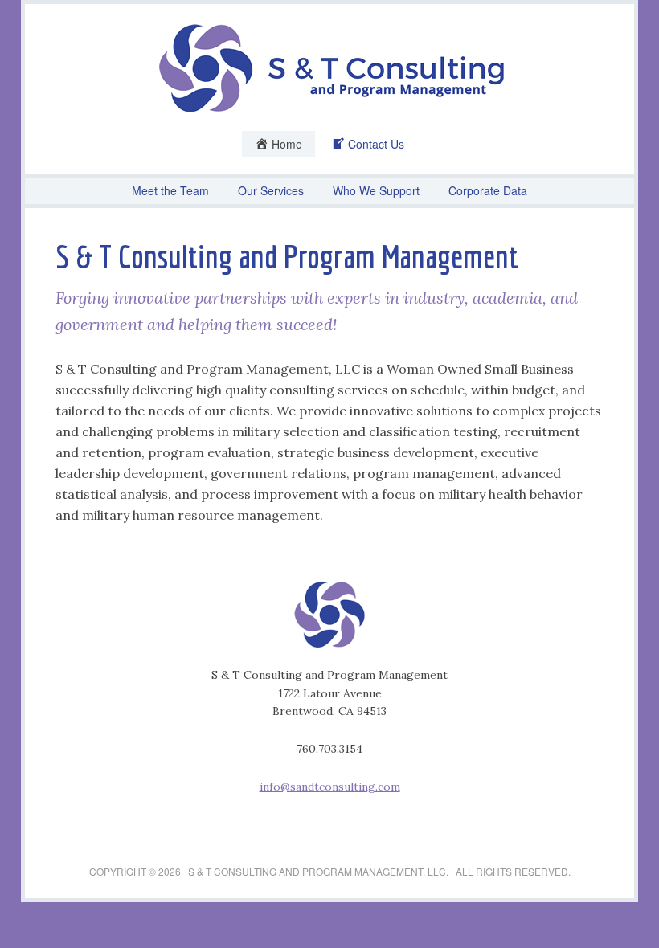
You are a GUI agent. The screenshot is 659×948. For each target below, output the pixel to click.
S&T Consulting (329, 68)
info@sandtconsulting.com (330, 786)
